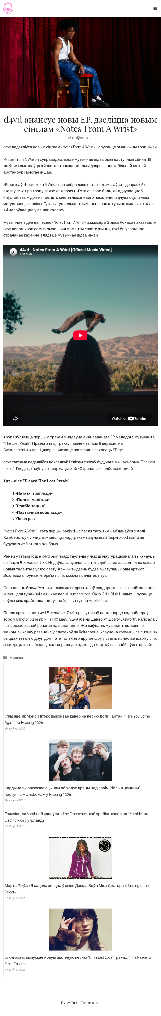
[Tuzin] (8, 8)
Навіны (16, 657)
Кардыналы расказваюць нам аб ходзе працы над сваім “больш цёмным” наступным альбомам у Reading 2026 (72, 791)
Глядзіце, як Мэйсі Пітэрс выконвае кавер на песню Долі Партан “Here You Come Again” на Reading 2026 (77, 719)
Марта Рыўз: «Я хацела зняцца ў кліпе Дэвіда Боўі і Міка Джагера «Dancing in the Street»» (77, 889)
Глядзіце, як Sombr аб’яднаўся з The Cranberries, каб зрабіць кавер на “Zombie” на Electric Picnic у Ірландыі (76, 817)
